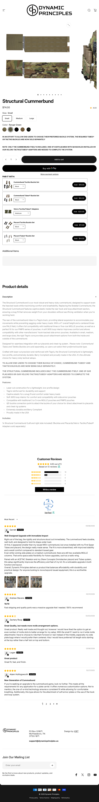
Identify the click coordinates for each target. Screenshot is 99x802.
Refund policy (65, 798)
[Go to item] (37, 94)
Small (7, 118)
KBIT (76, 731)
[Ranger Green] (10, 129)
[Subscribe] (52, 765)
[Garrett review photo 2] (23, 582)
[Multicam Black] (29, 129)
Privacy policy (33, 798)
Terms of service (44, 798)
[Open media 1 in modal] (68, 25)
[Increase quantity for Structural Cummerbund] (16, 159)
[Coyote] (23, 129)
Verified (48, 512)
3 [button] (50, 704)
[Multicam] (4, 129)
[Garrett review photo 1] (10, 582)
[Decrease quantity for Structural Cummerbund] (5, 159)
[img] (10, 526)
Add (79, 185)
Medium (19, 118)
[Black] (16, 129)
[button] (36, 472)
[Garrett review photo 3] (36, 582)
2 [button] (46, 704)
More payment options (49, 174)
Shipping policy (55, 798)
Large (31, 118)
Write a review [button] (49, 489)
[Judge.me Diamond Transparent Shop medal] (48, 504)
